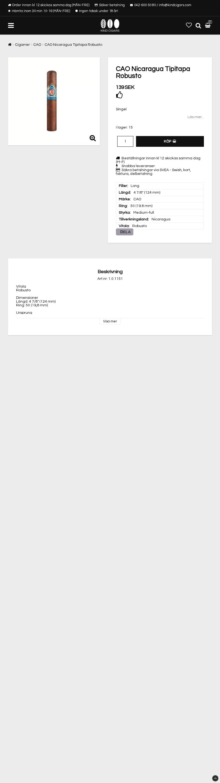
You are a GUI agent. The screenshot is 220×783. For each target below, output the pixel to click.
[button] (189, 25)
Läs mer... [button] (196, 117)
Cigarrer (22, 45)
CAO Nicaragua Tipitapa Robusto (73, 45)
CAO (37, 45)
